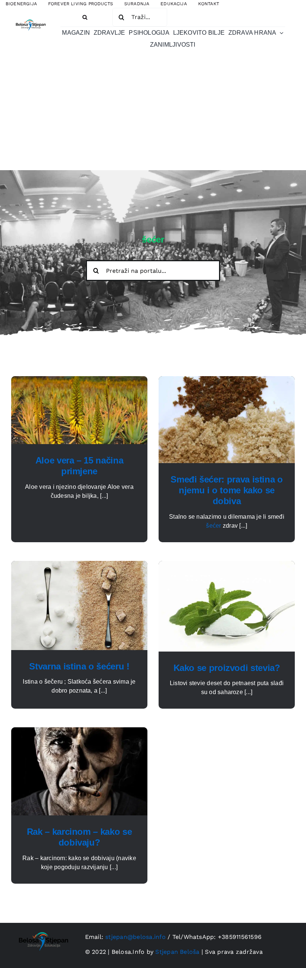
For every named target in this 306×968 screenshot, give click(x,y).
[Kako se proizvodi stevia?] (227, 565)
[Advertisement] (153, 114)
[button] (84, 17)
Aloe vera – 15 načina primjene (79, 465)
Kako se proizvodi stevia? (227, 668)
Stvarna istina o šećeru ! (79, 666)
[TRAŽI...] (139, 16)
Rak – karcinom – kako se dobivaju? (79, 837)
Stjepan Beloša (177, 951)
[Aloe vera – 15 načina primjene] (79, 380)
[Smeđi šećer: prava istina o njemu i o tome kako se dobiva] (227, 380)
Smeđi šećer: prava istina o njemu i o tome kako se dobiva (226, 490)
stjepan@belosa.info (135, 936)
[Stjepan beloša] (30, 18)
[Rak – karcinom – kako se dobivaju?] (79, 731)
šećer (213, 525)
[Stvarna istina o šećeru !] (79, 565)
